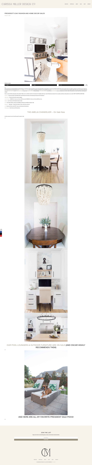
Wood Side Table (11, 90)
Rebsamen (20, 89)
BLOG (49, 459)
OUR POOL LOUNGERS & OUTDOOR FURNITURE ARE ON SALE (36, 345)
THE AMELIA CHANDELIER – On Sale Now (46, 112)
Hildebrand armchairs (19, 90)
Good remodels (26, 89)
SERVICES (35, 459)
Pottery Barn (7, 97)
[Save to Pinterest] (1, 236)
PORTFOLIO (40, 459)
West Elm (6, 95)
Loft (5, 106)
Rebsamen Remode (30, 90)
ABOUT (45, 459)
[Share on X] (1, 234)
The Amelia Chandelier (43, 90)
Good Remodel (54, 90)
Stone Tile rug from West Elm (55, 89)
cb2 (5, 102)
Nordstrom (6, 104)
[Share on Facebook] (1, 232)
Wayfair (6, 100)
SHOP (52, 459)
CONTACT (56, 459)
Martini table (6, 90)
